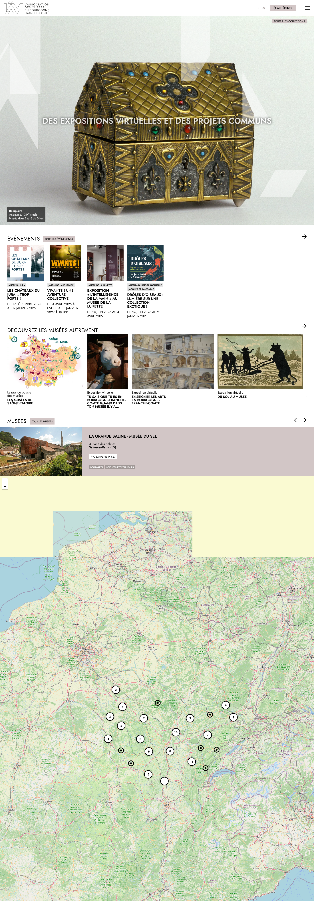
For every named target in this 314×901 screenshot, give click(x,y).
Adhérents (284, 8)
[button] (304, 237)
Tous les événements (59, 239)
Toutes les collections (289, 21)
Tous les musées (42, 421)
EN (263, 8)
